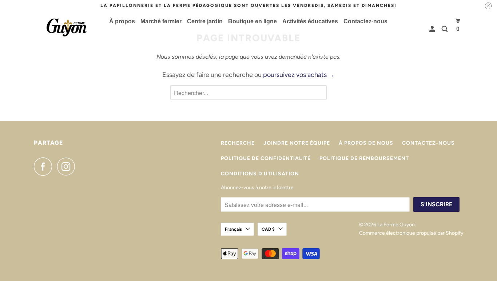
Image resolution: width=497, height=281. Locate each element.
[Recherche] (445, 29)
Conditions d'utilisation (260, 174)
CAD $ (268, 229)
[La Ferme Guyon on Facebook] (45, 166)
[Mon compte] (433, 29)
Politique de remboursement (364, 158)
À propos (122, 21)
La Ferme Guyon (396, 225)
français (233, 229)
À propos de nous (366, 143)
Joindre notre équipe (296, 143)
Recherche (238, 143)
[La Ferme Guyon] (66, 27)
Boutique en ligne (252, 21)
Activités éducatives (310, 21)
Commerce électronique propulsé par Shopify (411, 233)
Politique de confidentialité (266, 158)
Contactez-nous (365, 21)
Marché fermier (161, 21)
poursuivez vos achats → (299, 75)
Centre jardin (205, 21)
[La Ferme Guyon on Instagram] (68, 166)
